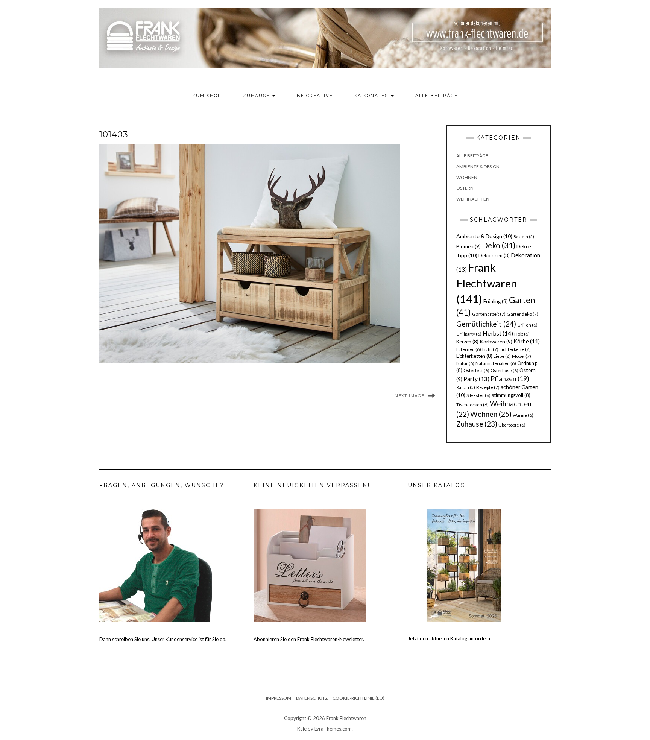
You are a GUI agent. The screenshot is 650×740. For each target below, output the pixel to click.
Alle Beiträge (436, 95)
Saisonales (372, 95)
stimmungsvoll (511, 395)
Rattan (465, 387)
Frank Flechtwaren (486, 283)
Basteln (523, 236)
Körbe (526, 341)
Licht (490, 349)
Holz (522, 333)
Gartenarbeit (489, 314)
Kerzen (467, 342)
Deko (498, 245)
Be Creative (315, 95)
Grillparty (468, 333)
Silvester (478, 395)
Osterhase (504, 370)
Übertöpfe (511, 424)
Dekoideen (494, 255)
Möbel (521, 356)
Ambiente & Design (478, 166)
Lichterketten (474, 356)
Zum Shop (207, 95)
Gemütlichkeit (486, 323)
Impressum (278, 698)
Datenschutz (312, 698)
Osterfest (476, 370)
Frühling (495, 301)
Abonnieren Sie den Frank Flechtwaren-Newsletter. (309, 639)
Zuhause (257, 95)
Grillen (527, 324)
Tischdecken (472, 404)
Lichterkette (515, 349)
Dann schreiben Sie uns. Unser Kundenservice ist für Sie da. (162, 639)
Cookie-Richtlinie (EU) (358, 698)
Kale (302, 729)
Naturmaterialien (495, 363)
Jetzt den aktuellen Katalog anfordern (449, 638)
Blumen (468, 246)
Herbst (498, 333)
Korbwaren (496, 342)
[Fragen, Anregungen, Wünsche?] (155, 565)
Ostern (465, 188)
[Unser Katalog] (464, 565)
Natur (465, 363)
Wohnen (466, 177)
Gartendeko (522, 314)
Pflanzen (510, 378)
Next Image (409, 395)
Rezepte (488, 387)
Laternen (468, 349)
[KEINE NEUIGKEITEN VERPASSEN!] (310, 565)
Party (476, 378)
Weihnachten (472, 199)
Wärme (523, 415)
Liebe (502, 356)
